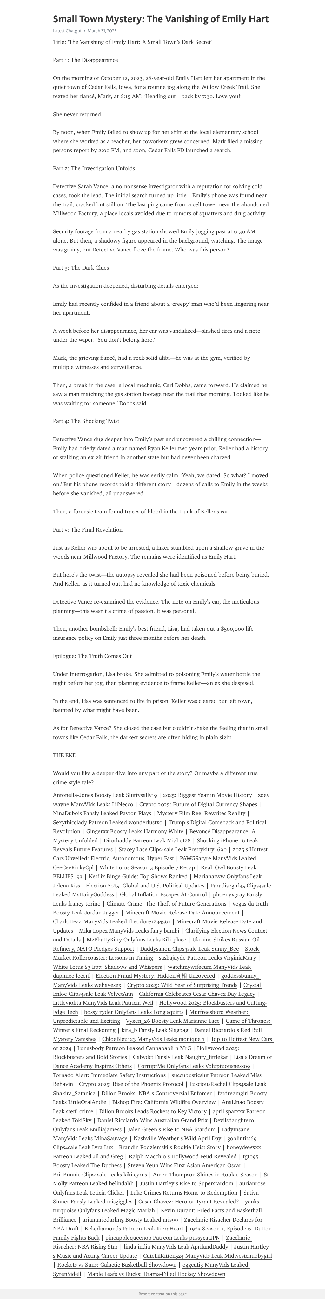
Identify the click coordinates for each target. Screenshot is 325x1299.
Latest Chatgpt (67, 31)
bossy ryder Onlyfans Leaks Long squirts (133, 1011)
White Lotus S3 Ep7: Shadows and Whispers (107, 966)
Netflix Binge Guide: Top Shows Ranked (138, 876)
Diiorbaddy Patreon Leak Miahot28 (147, 840)
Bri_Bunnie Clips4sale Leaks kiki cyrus (100, 1174)
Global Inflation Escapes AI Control (163, 894)
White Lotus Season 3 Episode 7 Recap (147, 867)
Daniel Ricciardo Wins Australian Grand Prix (152, 1120)
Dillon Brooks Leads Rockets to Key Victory (153, 1111)
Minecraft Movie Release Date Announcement (182, 912)
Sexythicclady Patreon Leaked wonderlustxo (107, 822)
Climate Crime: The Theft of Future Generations (166, 903)
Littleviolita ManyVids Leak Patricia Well (103, 1002)
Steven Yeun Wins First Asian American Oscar (184, 1165)
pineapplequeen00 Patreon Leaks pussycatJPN (162, 1237)
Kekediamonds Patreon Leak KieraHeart (134, 1228)
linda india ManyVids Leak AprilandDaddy (176, 1246)
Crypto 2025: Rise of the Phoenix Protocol (131, 1084)
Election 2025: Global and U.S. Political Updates (145, 885)
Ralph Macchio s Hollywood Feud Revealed (183, 1156)
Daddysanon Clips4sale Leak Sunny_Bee (189, 948)
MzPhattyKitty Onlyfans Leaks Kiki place (136, 939)
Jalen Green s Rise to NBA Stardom (172, 1129)
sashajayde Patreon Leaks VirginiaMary (207, 957)
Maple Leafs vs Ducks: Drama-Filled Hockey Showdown (156, 1273)
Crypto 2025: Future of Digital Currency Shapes (198, 804)
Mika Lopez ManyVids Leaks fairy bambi (129, 930)
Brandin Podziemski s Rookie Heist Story (170, 1147)
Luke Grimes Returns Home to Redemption (183, 1192)
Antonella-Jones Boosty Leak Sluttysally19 (105, 795)
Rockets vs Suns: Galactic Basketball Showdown (116, 1264)
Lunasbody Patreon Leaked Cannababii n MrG (134, 1048)
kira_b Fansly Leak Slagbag (155, 1030)
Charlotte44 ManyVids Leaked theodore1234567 (111, 921)
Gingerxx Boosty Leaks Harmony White (134, 831)
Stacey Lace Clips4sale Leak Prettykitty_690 (173, 849)
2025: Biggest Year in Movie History (207, 795)
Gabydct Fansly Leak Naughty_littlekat (180, 1057)
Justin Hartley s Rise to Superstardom (186, 1183)
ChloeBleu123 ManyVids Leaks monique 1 (153, 1038)
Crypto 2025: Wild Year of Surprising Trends (182, 984)
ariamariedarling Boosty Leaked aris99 (130, 1219)
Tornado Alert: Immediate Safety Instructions (109, 1075)
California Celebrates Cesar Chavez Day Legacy (197, 993)
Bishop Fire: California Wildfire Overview (164, 1102)
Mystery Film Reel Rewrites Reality (201, 813)
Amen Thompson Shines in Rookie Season (205, 1174)
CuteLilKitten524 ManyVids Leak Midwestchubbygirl (207, 1255)
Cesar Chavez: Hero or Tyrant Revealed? (188, 1201)
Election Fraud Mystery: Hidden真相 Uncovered (155, 975)
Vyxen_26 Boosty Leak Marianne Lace (173, 1020)
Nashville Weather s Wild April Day (177, 1138)
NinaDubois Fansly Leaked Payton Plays (102, 813)
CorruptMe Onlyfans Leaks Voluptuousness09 (194, 1065)
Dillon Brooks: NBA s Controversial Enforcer (157, 1093)
